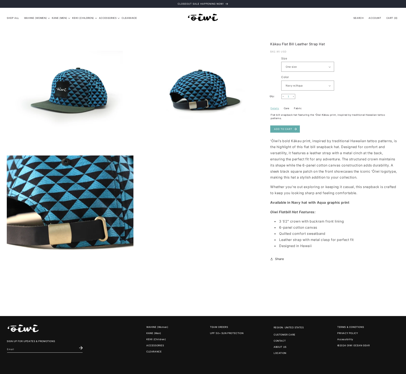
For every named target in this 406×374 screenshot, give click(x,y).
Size (284, 58)
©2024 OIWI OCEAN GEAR (353, 345)
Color (285, 77)
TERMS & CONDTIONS (350, 327)
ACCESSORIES (155, 345)
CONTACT (280, 340)
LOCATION (280, 353)
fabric (298, 108)
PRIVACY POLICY (347, 333)
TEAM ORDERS (219, 327)
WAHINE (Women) (157, 327)
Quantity (275, 96)
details (274, 108)
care (286, 108)
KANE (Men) (153, 333)
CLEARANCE (154, 351)
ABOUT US (280, 346)
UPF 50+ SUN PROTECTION (226, 333)
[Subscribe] (80, 348)
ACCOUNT (375, 18)
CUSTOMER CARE (284, 334)
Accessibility (345, 339)
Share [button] (279, 259)
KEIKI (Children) (156, 339)
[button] (35, 18)
